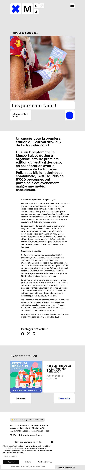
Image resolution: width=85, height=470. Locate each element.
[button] (52, 442)
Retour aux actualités (25, 33)
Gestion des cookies (17, 466)
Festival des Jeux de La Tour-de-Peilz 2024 (59, 368)
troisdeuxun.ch (69, 467)
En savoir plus (64, 398)
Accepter (11, 462)
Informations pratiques (30, 435)
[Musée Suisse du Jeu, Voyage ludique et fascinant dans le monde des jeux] (27, 8)
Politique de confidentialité (35, 466)
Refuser (28, 462)
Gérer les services (10, 456)
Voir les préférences (45, 462)
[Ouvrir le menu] (72, 5)
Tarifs (13, 435)
